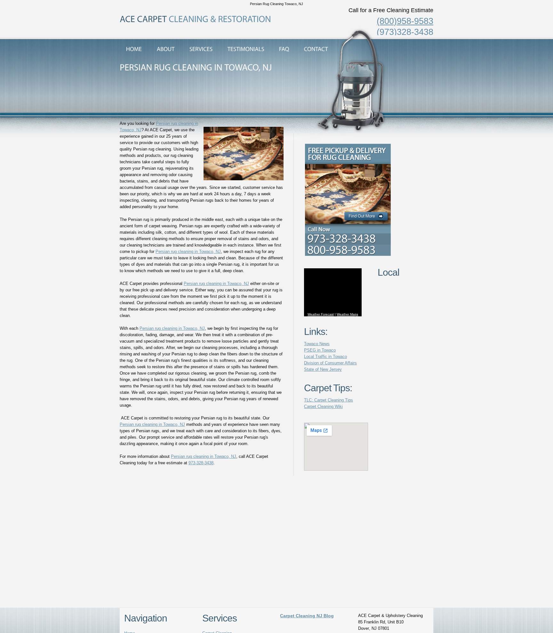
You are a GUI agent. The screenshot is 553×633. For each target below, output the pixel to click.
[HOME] (134, 49)
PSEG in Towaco (320, 350)
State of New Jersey (323, 369)
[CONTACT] (316, 49)
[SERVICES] (201, 49)
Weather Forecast (321, 314)
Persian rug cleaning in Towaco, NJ (188, 251)
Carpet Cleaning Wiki (323, 406)
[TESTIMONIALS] (246, 49)
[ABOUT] (165, 49)
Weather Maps (347, 314)
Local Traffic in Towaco (325, 356)
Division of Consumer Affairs (330, 363)
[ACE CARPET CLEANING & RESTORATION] (195, 19)
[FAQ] (284, 49)
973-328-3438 (200, 462)
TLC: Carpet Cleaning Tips (328, 400)
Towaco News (317, 343)
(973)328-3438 (405, 32)
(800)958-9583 (405, 21)
